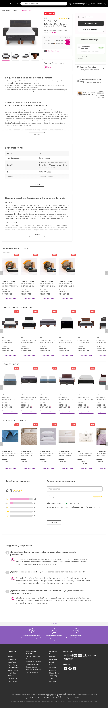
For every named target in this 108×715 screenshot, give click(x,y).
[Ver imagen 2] (15, 56)
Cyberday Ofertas (54, 673)
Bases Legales (30, 659)
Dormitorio (6, 10)
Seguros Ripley (12, 665)
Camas (15, 10)
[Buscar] (22, 3)
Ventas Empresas (13, 667)
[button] (105, 4)
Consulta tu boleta (31, 667)
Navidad (51, 662)
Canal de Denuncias (32, 672)
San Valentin (52, 667)
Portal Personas (13, 681)
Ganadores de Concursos (33, 661)
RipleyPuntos (53, 654)
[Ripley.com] (11, 3)
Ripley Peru (11, 676)
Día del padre (53, 659)
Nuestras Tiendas (13, 670)
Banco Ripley (12, 662)
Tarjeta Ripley (12, 659)
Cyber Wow (52, 681)
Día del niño (52, 670)
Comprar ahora (90, 23)
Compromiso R (12, 678)
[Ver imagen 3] (25, 56)
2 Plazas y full (26, 10)
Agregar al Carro (10, 298)
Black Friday (52, 665)
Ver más (37, 134)
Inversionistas (12, 673)
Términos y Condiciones (33, 656)
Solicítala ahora (53, 51)
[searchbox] (46, 3)
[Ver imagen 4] (35, 56)
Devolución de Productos (33, 670)
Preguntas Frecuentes (32, 664)
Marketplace (52, 656)
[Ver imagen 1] (6, 56)
